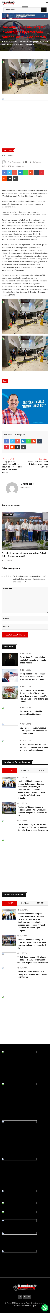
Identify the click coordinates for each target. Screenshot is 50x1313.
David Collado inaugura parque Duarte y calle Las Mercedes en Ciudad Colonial (33, 731)
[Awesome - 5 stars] (11, 576)
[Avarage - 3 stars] (6, 576)
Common (40, 771)
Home (5, 42)
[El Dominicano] (26, 162)
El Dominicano (27, 484)
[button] (44, 1307)
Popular (25, 771)
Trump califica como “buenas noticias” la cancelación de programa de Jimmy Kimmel (32, 677)
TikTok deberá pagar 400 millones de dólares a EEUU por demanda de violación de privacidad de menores (32, 827)
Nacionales (13, 42)
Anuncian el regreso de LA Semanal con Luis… (23, 553)
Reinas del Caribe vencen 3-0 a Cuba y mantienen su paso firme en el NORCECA (32, 974)
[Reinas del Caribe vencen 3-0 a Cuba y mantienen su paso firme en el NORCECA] (9, 972)
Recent (10, 771)
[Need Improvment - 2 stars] (4, 576)
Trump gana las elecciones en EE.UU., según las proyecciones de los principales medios (12, 466)
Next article (43, 459)
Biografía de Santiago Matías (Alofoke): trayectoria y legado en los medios (33, 660)
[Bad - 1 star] (2, 576)
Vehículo (13, 381)
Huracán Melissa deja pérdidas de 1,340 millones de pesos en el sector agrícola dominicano (34, 747)
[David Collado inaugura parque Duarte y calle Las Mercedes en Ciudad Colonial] (10, 729)
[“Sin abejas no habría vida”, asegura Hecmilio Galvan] (10, 713)
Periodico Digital (30, 1306)
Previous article (9, 459)
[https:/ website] (23, 162)
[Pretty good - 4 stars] (9, 576)
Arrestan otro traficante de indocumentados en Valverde (38, 464)
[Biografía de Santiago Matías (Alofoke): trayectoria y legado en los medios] (10, 659)
